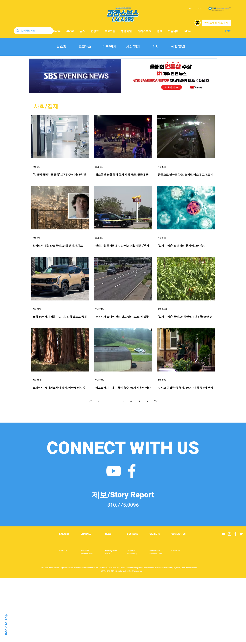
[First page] (90, 401)
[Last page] (155, 401)
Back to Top (6, 624)
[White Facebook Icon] (132, 471)
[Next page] (147, 401)
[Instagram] (229, 534)
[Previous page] (98, 401)
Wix (153, 639)
